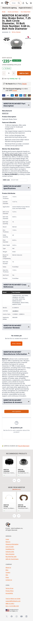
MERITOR (5, 113)
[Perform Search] (19, 3)
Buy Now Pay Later (11, 556)
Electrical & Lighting (9, 8)
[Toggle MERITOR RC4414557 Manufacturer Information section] (28, 353)
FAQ (7, 575)
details (14, 90)
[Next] (19, 480)
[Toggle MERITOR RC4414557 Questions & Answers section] (28, 401)
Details (24, 84)
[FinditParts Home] (7, 3)
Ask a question (16, 411)
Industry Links (10, 551)
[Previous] (14, 480)
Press (7, 577)
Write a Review (16, 32)
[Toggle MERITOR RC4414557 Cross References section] (28, 285)
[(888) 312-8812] (27, 3)
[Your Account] (23, 3)
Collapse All (16, 99)
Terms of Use (9, 588)
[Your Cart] (31, 3)
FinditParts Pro (10, 549)
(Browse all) (16, 489)
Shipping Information (12, 544)
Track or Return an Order (13, 598)
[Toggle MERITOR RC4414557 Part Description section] (28, 104)
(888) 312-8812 (10, 603)
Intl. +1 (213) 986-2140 (12, 606)
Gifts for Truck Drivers (12, 559)
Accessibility (9, 593)
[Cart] (31, 3)
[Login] (23, 3)
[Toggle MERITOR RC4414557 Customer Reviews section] (28, 326)
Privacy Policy (9, 591)
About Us (8, 567)
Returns (8, 542)
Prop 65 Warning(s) (23, 446)
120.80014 (15, 311)
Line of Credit (10, 547)
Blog (7, 570)
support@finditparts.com (13, 601)
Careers (8, 572)
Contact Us (9, 580)
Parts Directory (10, 554)
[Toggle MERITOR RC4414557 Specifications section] (28, 187)
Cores (7, 539)
